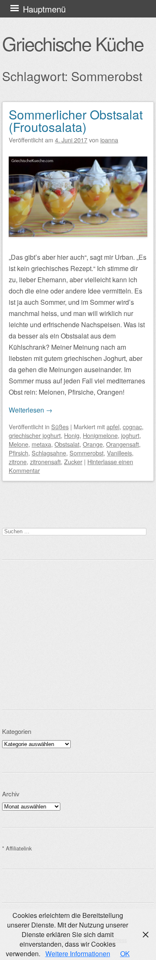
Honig (71, 435)
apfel (112, 426)
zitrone (18, 461)
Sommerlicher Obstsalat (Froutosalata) (76, 120)
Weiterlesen (30, 410)
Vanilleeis (119, 452)
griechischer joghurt (35, 435)
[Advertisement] (78, 635)
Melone (18, 444)
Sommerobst (86, 452)
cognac (132, 426)
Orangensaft (122, 444)
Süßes (60, 426)
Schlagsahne (49, 452)
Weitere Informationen (77, 953)
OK (125, 953)
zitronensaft (45, 461)
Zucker (73, 461)
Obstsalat (66, 444)
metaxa (41, 444)
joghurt (130, 435)
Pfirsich (18, 452)
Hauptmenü (44, 9)
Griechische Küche (73, 43)
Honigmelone (100, 435)
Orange (93, 444)
